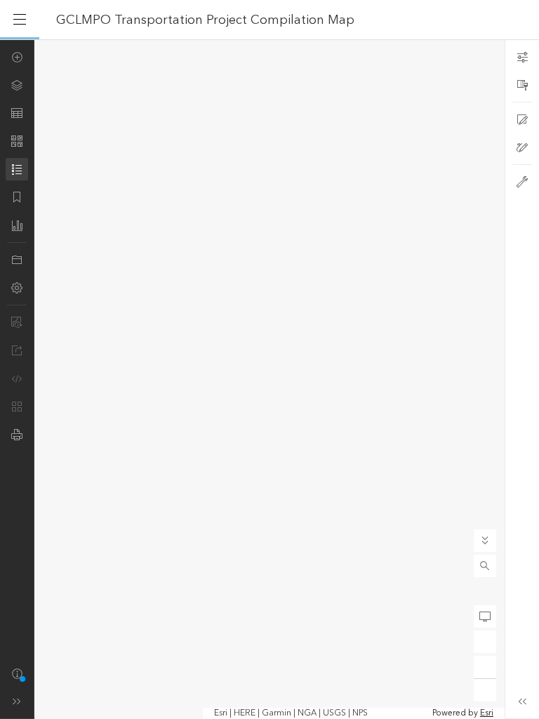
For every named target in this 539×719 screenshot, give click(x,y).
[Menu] (19, 19)
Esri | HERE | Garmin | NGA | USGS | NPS (291, 713)
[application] (269, 379)
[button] (485, 566)
